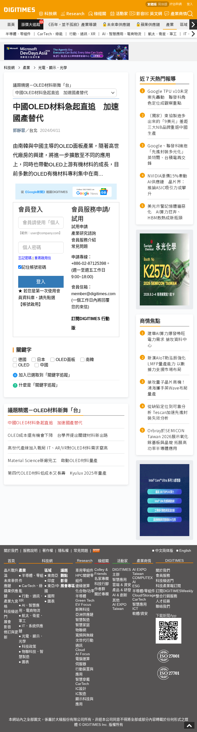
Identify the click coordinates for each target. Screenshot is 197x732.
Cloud (80, 650)
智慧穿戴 (82, 679)
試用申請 (79, 226)
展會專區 (68, 586)
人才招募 (163, 601)
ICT (135, 609)
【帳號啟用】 (30, 304)
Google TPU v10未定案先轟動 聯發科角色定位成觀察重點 (167, 97)
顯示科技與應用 (84, 701)
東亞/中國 (51, 588)
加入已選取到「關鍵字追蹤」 (45, 375)
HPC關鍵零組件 (84, 578)
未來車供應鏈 (118, 24)
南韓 (90, 360)
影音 (138, 13)
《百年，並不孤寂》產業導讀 (71, 24)
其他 (116, 600)
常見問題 (79, 246)
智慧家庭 (82, 625)
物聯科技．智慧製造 (31, 654)
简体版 (162, 4)
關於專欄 (101, 594)
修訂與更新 (11, 634)
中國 (44, 365)
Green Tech (84, 600)
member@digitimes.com (93, 294)
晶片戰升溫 (11, 572)
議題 (64, 570)
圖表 (25, 662)
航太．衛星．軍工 (162, 33)
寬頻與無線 (84, 635)
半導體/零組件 (143, 591)
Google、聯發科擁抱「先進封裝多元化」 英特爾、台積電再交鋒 (167, 154)
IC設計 (80, 688)
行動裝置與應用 (84, 671)
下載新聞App (166, 615)
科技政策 (29, 646)
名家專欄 (101, 578)
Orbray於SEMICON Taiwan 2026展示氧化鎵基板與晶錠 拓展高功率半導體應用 (168, 439)
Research (75, 13)
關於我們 (11, 550)
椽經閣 (100, 13)
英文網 (156, 13)
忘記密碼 (25, 258)
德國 (22, 360)
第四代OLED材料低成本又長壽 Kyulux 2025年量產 (57, 473)
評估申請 (175, 4)
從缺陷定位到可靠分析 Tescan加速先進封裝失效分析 (167, 412)
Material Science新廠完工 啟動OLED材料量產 (53, 460)
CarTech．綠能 (50, 33)
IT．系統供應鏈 (31, 628)
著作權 (47, 550)
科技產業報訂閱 (168, 586)
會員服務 (163, 575)
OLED (23, 365)
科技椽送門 (11, 614)
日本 (41, 360)
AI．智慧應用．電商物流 (121, 33)
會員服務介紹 (83, 240)
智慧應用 (119, 579)
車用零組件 (84, 570)
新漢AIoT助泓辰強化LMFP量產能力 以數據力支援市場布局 (166, 364)
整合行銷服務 (166, 596)
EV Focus (83, 604)
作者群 (99, 589)
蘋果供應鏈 (150, 24)
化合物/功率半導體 (84, 593)
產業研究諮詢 (83, 233)
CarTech (82, 684)
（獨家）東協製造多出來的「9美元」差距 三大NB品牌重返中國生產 (168, 124)
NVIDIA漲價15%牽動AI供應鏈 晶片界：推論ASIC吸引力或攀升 (167, 184)
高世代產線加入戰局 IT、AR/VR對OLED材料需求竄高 (58, 448)
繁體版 (152, 4)
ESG (136, 586)
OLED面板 (65, 360)
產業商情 (179, 13)
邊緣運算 (82, 586)
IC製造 (80, 694)
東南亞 (52, 575)
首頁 (11, 24)
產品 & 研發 (121, 590)
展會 (7, 622)
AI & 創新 (119, 595)
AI (134, 582)
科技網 (50, 13)
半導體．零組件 (18, 33)
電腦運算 (82, 659)
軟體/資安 (140, 613)
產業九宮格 (11, 603)
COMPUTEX (142, 578)
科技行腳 (101, 584)
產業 (170, 24)
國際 (51, 596)
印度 (51, 581)
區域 (184, 24)
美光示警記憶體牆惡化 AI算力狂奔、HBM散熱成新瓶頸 (166, 212)
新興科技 (82, 609)
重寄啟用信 (42, 258)
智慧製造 (82, 620)
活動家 (122, 13)
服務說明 (30, 550)
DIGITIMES (174, 560)
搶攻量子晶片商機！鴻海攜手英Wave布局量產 (167, 388)
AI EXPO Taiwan (119, 606)
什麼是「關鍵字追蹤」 (39, 385)
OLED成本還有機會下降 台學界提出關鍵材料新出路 (58, 435)
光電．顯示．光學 (52, 68)
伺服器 (80, 664)
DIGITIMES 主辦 (121, 571)
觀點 (64, 575)
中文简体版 (164, 550)
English (185, 550)
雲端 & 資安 (121, 585)
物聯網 (80, 630)
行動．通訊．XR (82, 33)
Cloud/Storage (144, 595)
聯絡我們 (163, 606)
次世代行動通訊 (84, 642)
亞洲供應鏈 (84, 614)
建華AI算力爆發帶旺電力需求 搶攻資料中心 (167, 339)
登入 (190, 4)
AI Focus (82, 654)
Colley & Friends (101, 571)
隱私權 (63, 550)
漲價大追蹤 (32, 23)
